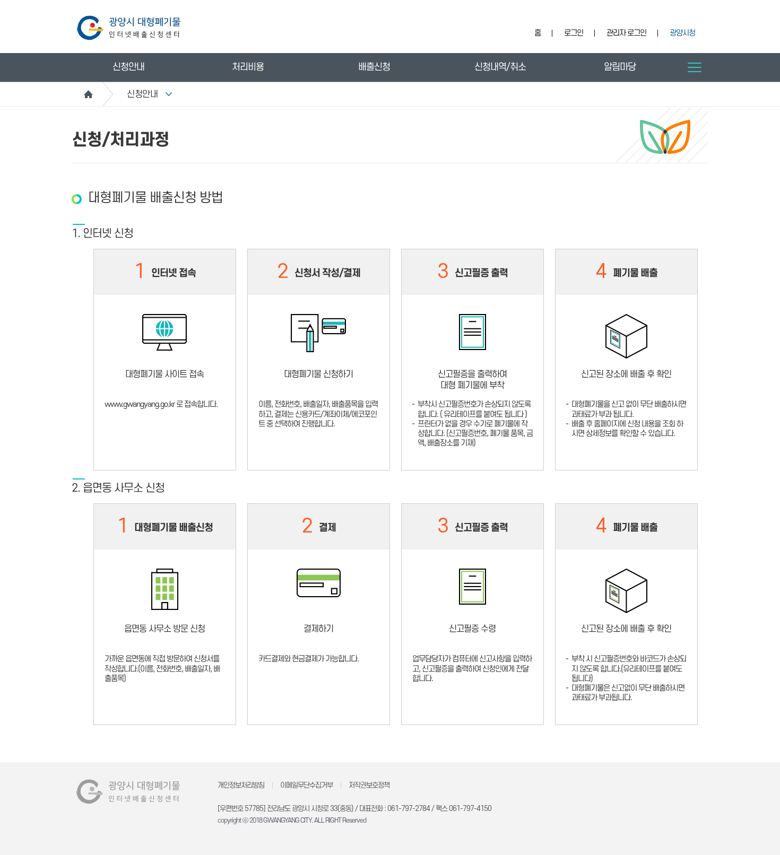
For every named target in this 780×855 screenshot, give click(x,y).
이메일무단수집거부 (306, 785)
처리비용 (248, 67)
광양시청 (682, 33)
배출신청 (374, 67)
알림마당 (620, 67)
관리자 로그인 (626, 33)
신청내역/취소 (500, 67)
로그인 (573, 33)
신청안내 (128, 67)
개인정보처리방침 (241, 785)
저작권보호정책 (369, 785)
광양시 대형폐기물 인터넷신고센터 (128, 27)
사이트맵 (694, 67)
